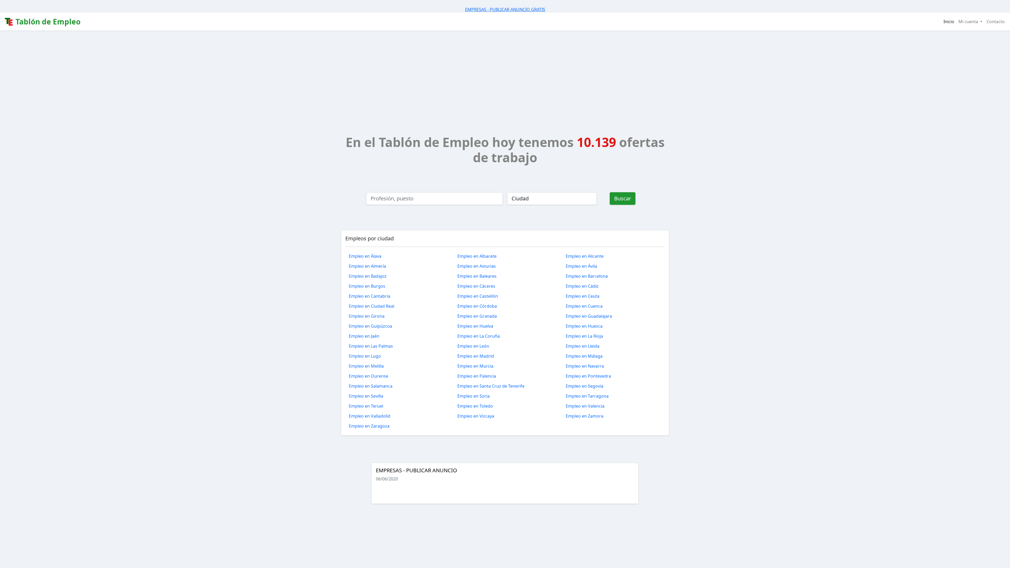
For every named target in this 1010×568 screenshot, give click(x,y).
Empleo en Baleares (477, 276)
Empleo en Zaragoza (369, 426)
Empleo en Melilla (366, 366)
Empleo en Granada (477, 316)
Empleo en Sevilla (366, 396)
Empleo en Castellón (477, 296)
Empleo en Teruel (366, 406)
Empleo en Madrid (475, 356)
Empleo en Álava (365, 256)
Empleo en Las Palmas (371, 346)
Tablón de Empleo (47, 22)
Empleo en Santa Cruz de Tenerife (490, 386)
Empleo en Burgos (367, 286)
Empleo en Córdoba (477, 306)
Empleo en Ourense (368, 376)
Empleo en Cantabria (369, 296)
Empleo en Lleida (582, 346)
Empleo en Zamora (584, 416)
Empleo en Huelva (475, 326)
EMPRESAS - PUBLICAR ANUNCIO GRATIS (505, 9)
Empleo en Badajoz (368, 276)
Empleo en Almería (367, 266)
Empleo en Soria (473, 396)
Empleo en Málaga (584, 356)
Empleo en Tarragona (587, 396)
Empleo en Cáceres (476, 286)
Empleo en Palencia (476, 376)
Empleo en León (473, 346)
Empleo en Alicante (585, 256)
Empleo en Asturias (476, 266)
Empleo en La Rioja (584, 336)
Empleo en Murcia (475, 366)
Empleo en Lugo (365, 356)
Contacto (996, 21)
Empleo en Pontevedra (588, 376)
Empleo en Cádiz (582, 286)
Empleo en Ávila (581, 266)
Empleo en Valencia (585, 406)
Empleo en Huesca (584, 326)
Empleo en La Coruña (478, 336)
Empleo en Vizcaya (475, 416)
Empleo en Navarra (585, 366)
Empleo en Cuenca (584, 306)
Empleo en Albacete (477, 256)
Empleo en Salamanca (370, 386)
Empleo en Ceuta (582, 296)
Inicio (948, 21)
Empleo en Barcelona (587, 276)
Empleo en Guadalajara (589, 316)
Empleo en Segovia (584, 386)
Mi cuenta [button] (968, 21)
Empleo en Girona (367, 316)
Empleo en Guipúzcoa (370, 326)
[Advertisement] (505, 70)
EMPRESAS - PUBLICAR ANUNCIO (416, 470)
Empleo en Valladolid (369, 416)
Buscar (622, 198)
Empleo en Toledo (475, 406)
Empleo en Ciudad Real (371, 306)
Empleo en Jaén (364, 336)
